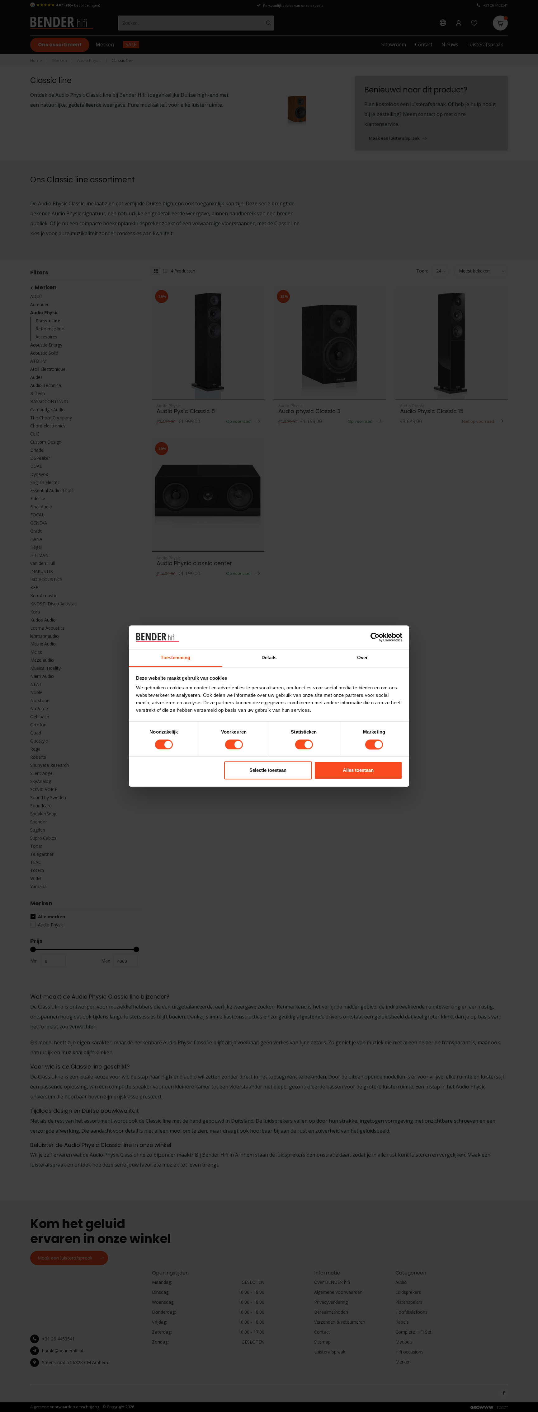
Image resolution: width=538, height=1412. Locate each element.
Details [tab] (269, 657)
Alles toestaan (358, 770)
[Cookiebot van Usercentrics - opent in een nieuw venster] (375, 637)
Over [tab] (362, 657)
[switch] (234, 744)
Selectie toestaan (267, 770)
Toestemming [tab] (175, 657)
